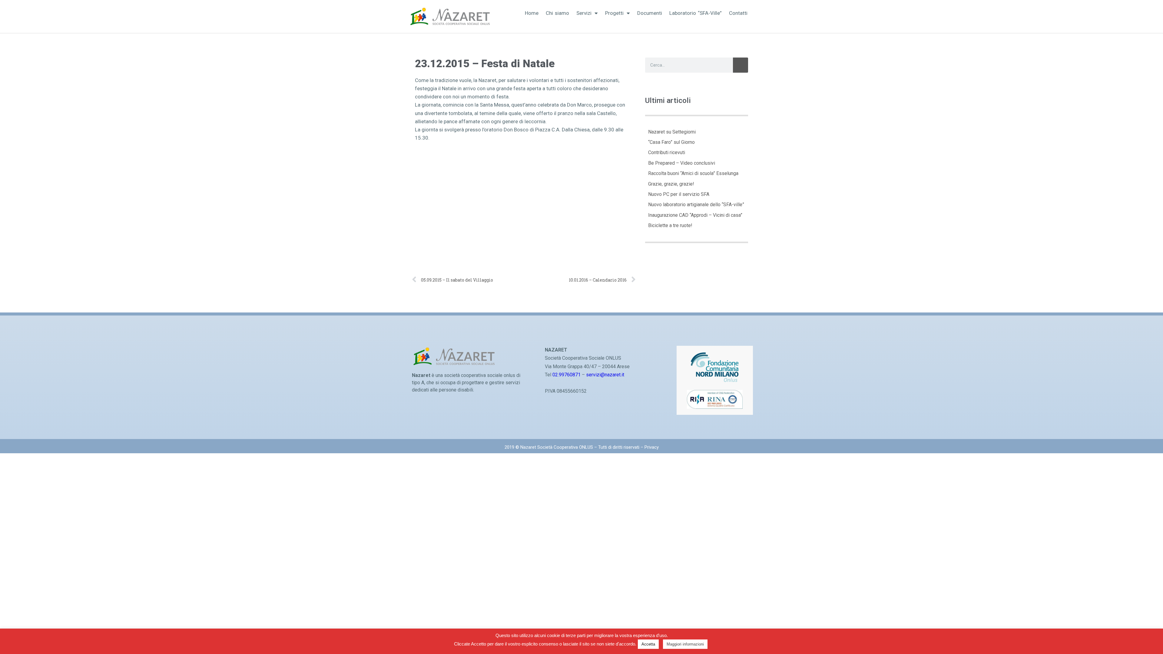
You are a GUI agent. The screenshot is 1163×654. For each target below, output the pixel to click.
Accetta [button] (648, 644)
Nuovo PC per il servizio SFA (678, 194)
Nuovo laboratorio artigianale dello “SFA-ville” (696, 204)
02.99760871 (566, 375)
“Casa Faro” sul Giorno (671, 142)
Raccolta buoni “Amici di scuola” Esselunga (693, 173)
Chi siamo (557, 13)
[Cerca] (740, 65)
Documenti (649, 13)
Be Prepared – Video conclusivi (681, 163)
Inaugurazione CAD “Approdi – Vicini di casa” (695, 215)
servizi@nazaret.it (605, 375)
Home (531, 13)
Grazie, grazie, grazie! (671, 184)
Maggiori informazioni (685, 644)
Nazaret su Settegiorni (672, 132)
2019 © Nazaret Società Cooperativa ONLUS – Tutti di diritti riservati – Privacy (582, 447)
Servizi (583, 13)
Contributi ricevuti (666, 152)
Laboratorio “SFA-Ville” (695, 13)
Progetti (614, 13)
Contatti (738, 13)
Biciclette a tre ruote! (670, 225)
